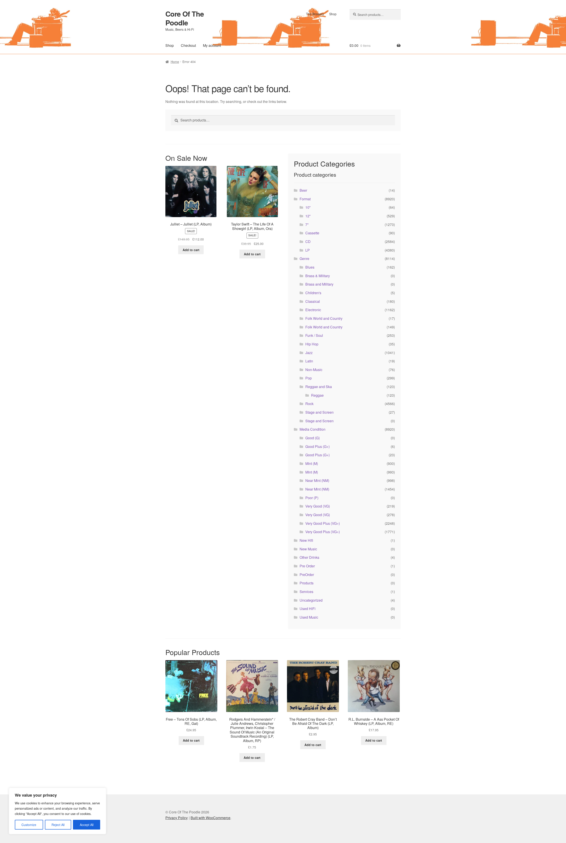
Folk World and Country (323, 318)
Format (305, 198)
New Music (308, 548)
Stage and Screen (319, 412)
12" (308, 215)
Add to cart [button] (191, 250)
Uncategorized (311, 600)
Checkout (188, 45)
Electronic (313, 309)
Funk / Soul (314, 335)
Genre (304, 258)
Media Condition (312, 429)
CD (308, 241)
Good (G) (312, 437)
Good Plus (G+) (317, 446)
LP (307, 250)
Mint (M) (311, 463)
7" (307, 224)
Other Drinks (309, 557)
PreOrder (307, 574)
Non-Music (313, 369)
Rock (309, 403)
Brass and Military (319, 284)
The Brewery (315, 14)
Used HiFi (308, 608)
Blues (309, 267)
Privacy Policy (176, 817)
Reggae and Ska (318, 386)
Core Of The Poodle (184, 18)
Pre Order (307, 565)
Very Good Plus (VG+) (322, 523)
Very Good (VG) (317, 506)
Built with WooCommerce (210, 817)
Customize (28, 824)
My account (212, 45)
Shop (333, 14)
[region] (57, 811)
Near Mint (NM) (317, 480)
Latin (309, 361)
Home (175, 61)
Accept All (87, 824)
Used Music (309, 617)
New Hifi (306, 540)
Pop (308, 378)
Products (307, 582)
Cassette (312, 232)
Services (306, 591)
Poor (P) (311, 497)
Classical (312, 301)
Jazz (309, 352)
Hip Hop (311, 344)
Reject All (58, 824)
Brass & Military (317, 275)
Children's (313, 292)
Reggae (317, 395)
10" (308, 207)
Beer (303, 190)
